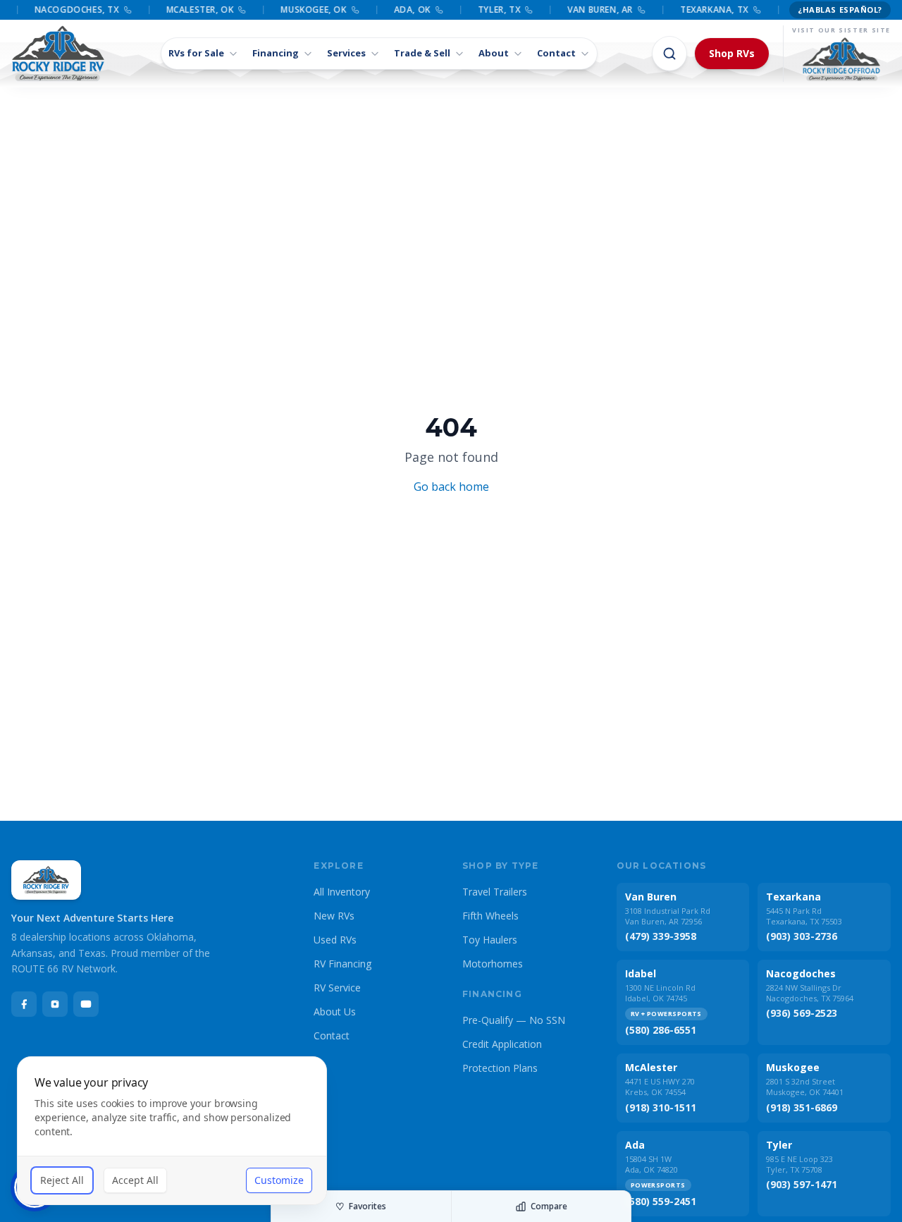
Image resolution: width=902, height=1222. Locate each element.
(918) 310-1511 (660, 1107)
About (493, 53)
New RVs (334, 915)
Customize (279, 1180)
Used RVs (335, 939)
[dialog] (172, 1130)
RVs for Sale (196, 53)
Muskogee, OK (308, 10)
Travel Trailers (494, 891)
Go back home (451, 486)
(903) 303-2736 (801, 936)
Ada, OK (406, 10)
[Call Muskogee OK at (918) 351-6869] (349, 10)
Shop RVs (732, 53)
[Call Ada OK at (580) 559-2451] (433, 10)
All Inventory (342, 891)
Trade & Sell (422, 53)
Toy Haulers (489, 939)
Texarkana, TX (708, 10)
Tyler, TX (493, 10)
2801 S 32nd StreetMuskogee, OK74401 (805, 1086)
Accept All (135, 1180)
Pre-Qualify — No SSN (513, 1020)
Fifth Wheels (490, 915)
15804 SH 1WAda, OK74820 (651, 1164)
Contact (556, 53)
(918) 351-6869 (801, 1107)
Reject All (62, 1180)
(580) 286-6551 (660, 1030)
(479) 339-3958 (660, 936)
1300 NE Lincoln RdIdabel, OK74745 (660, 992)
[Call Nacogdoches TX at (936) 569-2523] (122, 10)
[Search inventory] (669, 54)
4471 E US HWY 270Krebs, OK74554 (660, 1086)
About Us (335, 1011)
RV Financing (342, 963)
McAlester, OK (194, 10)
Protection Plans (500, 1068)
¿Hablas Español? (840, 9)
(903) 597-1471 (801, 1184)
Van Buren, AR (594, 10)
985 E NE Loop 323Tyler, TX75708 (799, 1164)
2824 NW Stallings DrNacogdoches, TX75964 (809, 992)
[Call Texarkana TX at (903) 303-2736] (751, 10)
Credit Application (502, 1044)
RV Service (337, 987)
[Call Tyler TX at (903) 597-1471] (523, 10)
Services (346, 53)
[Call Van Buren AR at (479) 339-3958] (635, 10)
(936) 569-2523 (801, 1013)
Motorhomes (492, 963)
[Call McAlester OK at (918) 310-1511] (237, 10)
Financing (275, 53)
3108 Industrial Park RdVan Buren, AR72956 (667, 916)
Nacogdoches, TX (71, 10)
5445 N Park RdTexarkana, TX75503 (804, 916)
